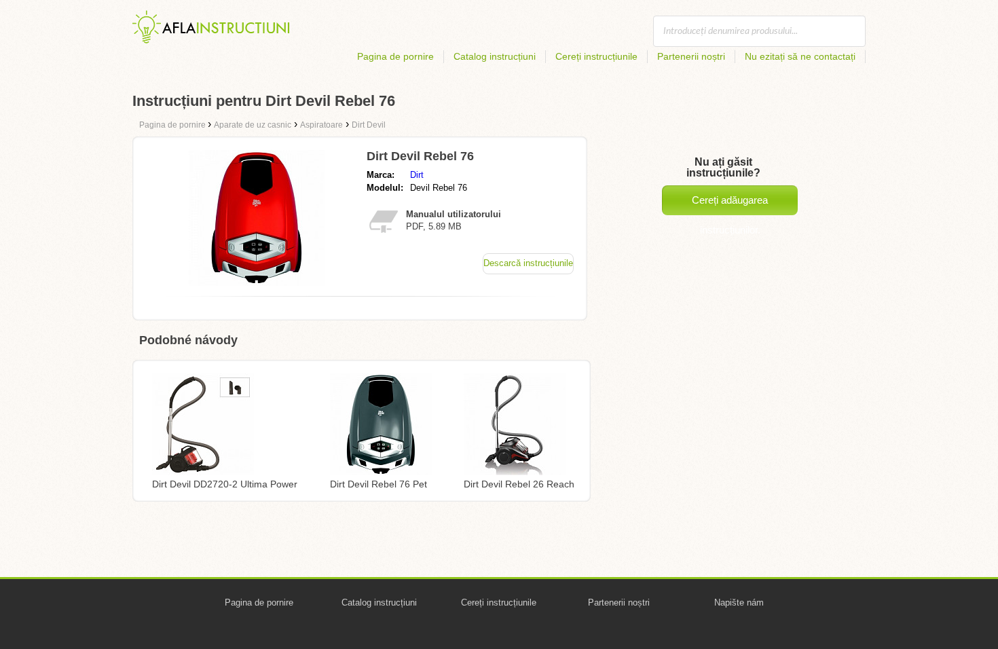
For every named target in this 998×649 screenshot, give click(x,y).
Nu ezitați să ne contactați (800, 56)
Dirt (417, 175)
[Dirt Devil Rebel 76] (257, 282)
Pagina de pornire (395, 56)
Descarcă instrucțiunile (528, 263)
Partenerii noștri (691, 56)
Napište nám (739, 602)
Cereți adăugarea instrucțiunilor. (730, 204)
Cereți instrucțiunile (596, 56)
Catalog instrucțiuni (495, 56)
